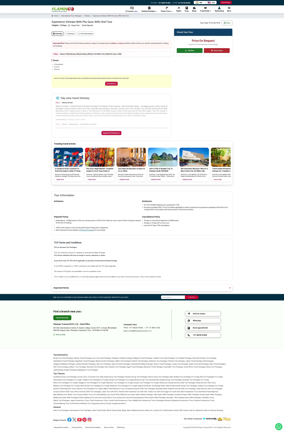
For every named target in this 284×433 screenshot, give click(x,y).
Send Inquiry (226, 2)
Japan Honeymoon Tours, (79, 400)
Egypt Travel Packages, (135, 367)
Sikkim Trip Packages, (123, 361)
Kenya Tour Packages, (214, 367)
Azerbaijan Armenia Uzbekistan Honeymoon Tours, (175, 400)
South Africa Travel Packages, (195, 367)
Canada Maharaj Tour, (61, 403)
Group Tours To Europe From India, (91, 377)
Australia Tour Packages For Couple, (196, 380)
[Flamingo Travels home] (63, 9)
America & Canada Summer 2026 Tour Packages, (178, 383)
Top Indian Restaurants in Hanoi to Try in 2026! (131, 170)
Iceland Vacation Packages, (86, 364)
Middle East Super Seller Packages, (66, 398)
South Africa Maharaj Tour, (120, 395)
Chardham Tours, (208, 398)
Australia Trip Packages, (96, 367)
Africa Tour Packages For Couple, (65, 383)
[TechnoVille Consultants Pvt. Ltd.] (210, 419)
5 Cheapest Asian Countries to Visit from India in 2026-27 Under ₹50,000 (68, 170)
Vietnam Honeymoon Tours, (204, 400)
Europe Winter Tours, (85, 395)
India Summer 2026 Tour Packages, (210, 389)
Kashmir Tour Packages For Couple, (90, 389)
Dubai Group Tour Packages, (114, 377)
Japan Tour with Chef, (110, 392)
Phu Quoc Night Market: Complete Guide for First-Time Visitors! (99, 170)
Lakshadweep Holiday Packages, (65, 370)
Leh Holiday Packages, (184, 358)
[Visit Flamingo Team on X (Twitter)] (74, 419)
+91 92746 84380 (184, 3)
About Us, (149, 410)
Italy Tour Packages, (104, 364)
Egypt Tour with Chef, (172, 392)
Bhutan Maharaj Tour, (87, 398)
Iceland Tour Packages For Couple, (210, 386)
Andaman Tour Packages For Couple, (123, 386)
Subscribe (191, 297)
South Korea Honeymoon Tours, (121, 400)
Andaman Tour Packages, (158, 361)
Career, (176, 410)
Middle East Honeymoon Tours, (144, 400)
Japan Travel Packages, (194, 361)
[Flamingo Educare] (224, 419)
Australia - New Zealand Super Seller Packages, (184, 398)
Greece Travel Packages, (163, 364)
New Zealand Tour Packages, (115, 367)
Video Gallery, (132, 410)
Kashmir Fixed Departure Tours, (64, 389)
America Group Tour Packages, (136, 377)
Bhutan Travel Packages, (83, 358)
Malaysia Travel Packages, (143, 358)
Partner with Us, (189, 410)
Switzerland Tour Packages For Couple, (67, 380)
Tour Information (86, 34)
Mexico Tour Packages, (78, 367)
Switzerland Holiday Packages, (142, 364)
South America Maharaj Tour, (80, 403)
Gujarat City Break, (144, 386)
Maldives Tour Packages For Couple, (66, 386)
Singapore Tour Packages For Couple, (92, 383)
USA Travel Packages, (61, 367)
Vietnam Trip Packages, (176, 361)
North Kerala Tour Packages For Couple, (95, 386)
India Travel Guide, (99, 410)
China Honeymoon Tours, (99, 400)
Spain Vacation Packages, (121, 364)
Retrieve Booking (216, 410)
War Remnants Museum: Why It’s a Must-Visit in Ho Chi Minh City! (194, 170)
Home (56, 16)
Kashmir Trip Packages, (140, 361)
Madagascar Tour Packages (88, 370)
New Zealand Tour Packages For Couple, (185, 377)
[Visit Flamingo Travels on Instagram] (89, 419)
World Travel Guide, (114, 410)
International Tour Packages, (81, 410)
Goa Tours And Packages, (102, 358)
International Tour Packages (71, 16)
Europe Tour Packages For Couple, (146, 383)
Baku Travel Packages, (218, 364)
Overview (58, 34)
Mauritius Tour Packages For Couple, (119, 383)
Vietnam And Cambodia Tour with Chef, (133, 392)
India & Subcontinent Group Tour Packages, (182, 386)
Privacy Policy (77, 427)
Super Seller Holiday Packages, (142, 395)
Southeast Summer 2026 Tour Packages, (140, 389)
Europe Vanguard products (116, 403)
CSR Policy (121, 427)
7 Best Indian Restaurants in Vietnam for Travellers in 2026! (224, 170)
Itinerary (71, 34)
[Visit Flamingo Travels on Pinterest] (84, 419)
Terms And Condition (93, 427)
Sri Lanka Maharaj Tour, (102, 395)
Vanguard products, (98, 403)
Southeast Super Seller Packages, (187, 395)
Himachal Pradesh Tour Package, (204, 358)
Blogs (124, 410)
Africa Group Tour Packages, (159, 377)
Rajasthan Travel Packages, (85, 361)
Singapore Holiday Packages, (122, 358)
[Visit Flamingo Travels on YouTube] (79, 419)
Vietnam (87, 16)
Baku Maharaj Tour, (60, 395)
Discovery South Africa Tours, (106, 398)
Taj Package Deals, (158, 386)
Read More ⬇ (111, 84)
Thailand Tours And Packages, (164, 358)
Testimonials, (168, 410)
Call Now (191, 50)
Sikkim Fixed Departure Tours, (114, 389)
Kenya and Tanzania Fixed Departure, (130, 398)
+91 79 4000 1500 (153, 328)
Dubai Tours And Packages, (199, 364)
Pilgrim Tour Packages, (61, 400)
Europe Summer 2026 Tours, (63, 392)
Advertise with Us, (203, 410)
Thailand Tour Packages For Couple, (95, 380)
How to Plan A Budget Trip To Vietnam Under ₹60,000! (161, 170)
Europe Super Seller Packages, (211, 395)
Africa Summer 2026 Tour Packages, (88, 392)
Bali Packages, (208, 361)
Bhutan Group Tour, (141, 380)
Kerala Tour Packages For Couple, (121, 380)
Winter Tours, (72, 395)
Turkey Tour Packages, (180, 364)
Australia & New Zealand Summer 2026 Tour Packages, (176, 389)
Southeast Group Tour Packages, (65, 377)
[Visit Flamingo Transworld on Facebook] (69, 419)
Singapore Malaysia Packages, (64, 364)
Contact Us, (157, 410)
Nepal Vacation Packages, (105, 361)
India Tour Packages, (61, 410)
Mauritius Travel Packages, (153, 367)
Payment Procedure (87, 230)
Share (228, 23)
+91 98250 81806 (164, 3)
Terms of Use (109, 427)
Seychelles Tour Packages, (173, 367)
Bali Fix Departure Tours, (190, 392)
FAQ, (181, 410)
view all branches (62, 318)
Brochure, (141, 410)
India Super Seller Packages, (164, 395)
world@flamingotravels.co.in (139, 331)
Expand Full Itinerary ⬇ (111, 133)
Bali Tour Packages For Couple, (211, 377)
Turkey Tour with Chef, (156, 392)
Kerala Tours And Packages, (63, 358)
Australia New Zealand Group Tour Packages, (165, 380)
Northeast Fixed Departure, (208, 392)
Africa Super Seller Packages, (155, 398)
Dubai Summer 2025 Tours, (206, 383)
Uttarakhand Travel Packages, (64, 361)
